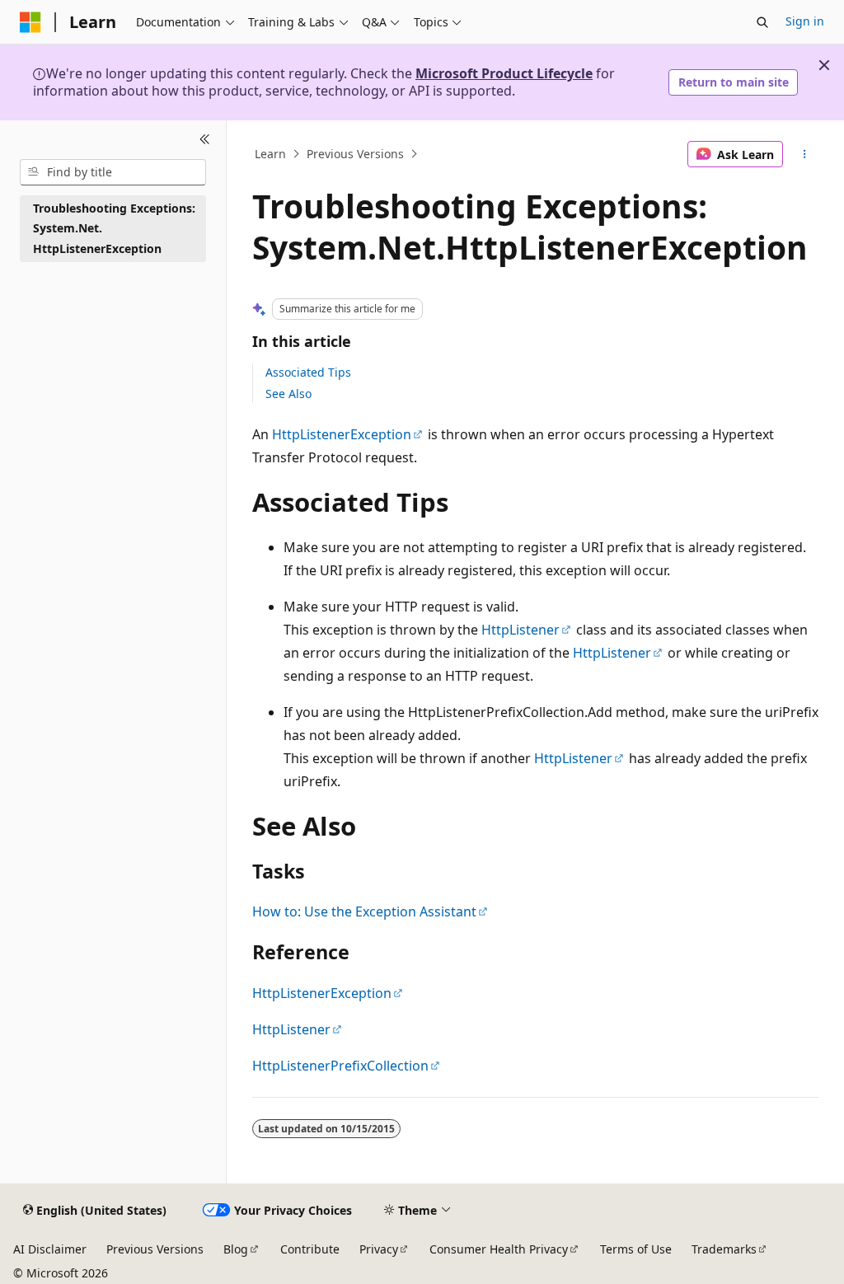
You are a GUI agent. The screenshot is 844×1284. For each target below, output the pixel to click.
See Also (288, 393)
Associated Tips (308, 372)
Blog (235, 1249)
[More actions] (804, 154)
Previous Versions (355, 154)
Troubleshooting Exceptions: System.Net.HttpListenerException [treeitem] (114, 228)
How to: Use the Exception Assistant (364, 911)
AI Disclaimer (50, 1249)
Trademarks (724, 1249)
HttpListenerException (341, 434)
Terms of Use (636, 1249)
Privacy (378, 1249)
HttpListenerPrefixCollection (340, 1066)
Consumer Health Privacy (498, 1249)
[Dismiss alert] (824, 65)
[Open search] (762, 22)
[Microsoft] (30, 22)
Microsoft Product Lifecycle (504, 73)
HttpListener (520, 630)
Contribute (310, 1249)
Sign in (804, 21)
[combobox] (113, 172)
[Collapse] (204, 140)
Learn (270, 154)
